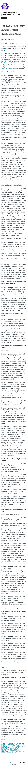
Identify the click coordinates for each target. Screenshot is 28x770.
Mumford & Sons (11, 749)
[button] (3, 18)
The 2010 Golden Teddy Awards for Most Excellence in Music (13, 30)
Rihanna (7, 750)
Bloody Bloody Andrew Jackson (13, 742)
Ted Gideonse (9, 12)
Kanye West (19, 746)
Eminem (12, 744)
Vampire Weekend (11, 752)
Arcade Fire (13, 741)
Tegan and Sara (9, 751)
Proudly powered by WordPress (8, 762)
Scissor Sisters (13, 750)
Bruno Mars (18, 742)
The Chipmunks (18, 751)
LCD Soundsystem (9, 747)
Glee (16, 744)
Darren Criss (8, 743)
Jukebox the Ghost (10, 746)
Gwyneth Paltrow (11, 745)
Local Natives (11, 748)
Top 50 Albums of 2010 (8, 63)
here (5, 50)
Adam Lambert (6, 741)
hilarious (23, 371)
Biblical (19, 741)
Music (3, 739)
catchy (7, 373)
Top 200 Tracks (19, 61)
